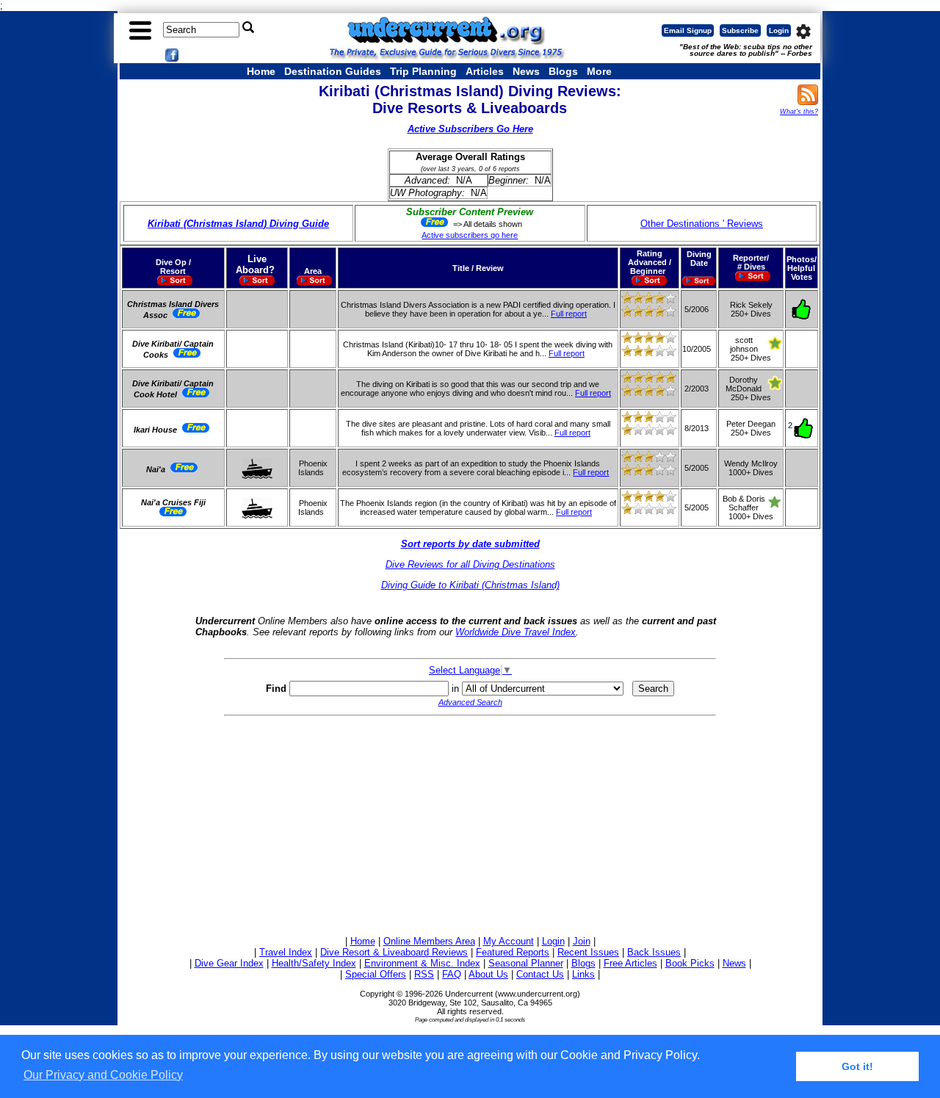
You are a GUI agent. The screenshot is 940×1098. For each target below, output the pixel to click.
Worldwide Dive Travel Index (515, 632)
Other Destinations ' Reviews (701, 223)
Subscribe (740, 30)
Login (779, 30)
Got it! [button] (857, 1066)
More (599, 71)
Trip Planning (423, 71)
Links (583, 974)
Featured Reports (512, 952)
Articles (485, 71)
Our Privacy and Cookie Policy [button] (103, 1075)
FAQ (451, 974)
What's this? (799, 111)
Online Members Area (429, 941)
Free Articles (630, 963)
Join (581, 941)
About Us (488, 974)
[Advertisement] (470, 823)
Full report (569, 313)
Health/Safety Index (314, 963)
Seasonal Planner (525, 963)
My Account (508, 941)
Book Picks (690, 963)
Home (261, 71)
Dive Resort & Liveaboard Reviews (394, 952)
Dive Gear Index (229, 963)
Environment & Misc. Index (422, 963)
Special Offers (375, 974)
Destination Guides (332, 71)
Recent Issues (588, 952)
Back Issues (654, 952)
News (526, 71)
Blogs (563, 71)
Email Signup (688, 30)
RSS (424, 974)
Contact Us (540, 974)
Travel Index (285, 952)
